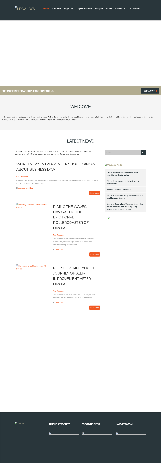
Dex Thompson (22, 176)
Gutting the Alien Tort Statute (119, 189)
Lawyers (99, 8)
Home (46, 8)
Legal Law (68, 8)
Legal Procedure (84, 8)
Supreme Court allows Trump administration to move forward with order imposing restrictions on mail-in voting (125, 206)
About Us (56, 8)
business (21, 188)
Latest (109, 8)
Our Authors (134, 8)
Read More (94, 193)
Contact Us (120, 8)
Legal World (116, 164)
